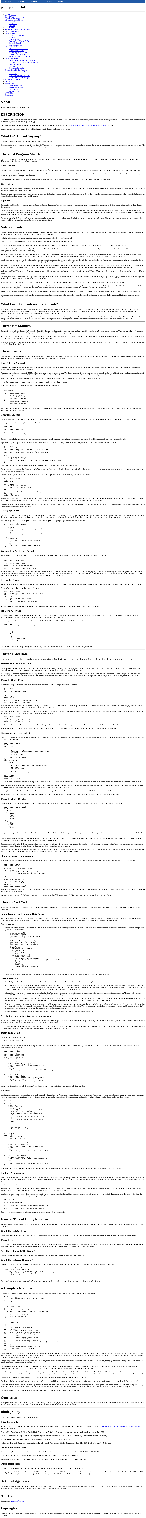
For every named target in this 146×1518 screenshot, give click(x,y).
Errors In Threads (15, 43)
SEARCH (60, 1)
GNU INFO (49, 1)
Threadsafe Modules (12, 31)
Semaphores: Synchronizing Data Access (23, 60)
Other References (15, 89)
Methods (12, 66)
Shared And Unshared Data (18, 49)
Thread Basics (10, 33)
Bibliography (9, 83)
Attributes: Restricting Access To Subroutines (24, 62)
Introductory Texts (15, 85)
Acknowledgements (12, 91)
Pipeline (12, 26)
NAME (7, 14)
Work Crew (13, 24)
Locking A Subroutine (16, 68)
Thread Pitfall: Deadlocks (18, 54)
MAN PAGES (34, 1)
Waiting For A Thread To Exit (19, 41)
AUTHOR (9, 93)
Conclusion (9, 81)
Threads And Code (11, 58)
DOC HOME (8, 1)
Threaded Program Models (14, 20)
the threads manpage (77, 125)
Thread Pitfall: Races (16, 51)
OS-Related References (17, 87)
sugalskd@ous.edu (17, 1501)
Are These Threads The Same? (19, 76)
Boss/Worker (13, 22)
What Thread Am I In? (17, 72)
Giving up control (15, 39)
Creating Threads (15, 37)
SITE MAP (21, 1)
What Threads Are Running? (19, 78)
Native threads (10, 28)
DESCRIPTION (10, 16)
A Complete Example (12, 79)
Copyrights (9, 95)
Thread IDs (13, 74)
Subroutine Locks (15, 64)
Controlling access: (18, 53)
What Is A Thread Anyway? (14, 18)
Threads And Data (11, 47)
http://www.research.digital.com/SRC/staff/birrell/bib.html (120, 1426)
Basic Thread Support (16, 35)
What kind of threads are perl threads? (18, 29)
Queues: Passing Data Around (19, 56)
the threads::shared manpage (97, 125)
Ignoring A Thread (15, 45)
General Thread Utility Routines (16, 70)
